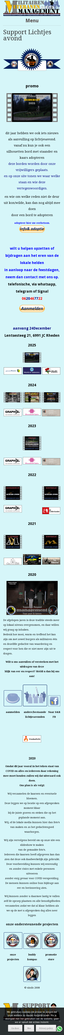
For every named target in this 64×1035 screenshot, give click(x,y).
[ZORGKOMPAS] (32, 8)
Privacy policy (46, 1028)
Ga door (15, 1028)
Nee (29, 1028)
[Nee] (59, 1021)
